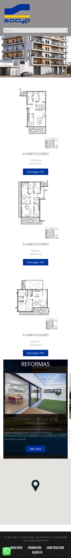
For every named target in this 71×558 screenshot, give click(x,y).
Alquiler (37, 552)
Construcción (55, 548)
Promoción (34, 548)
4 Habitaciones (35, 153)
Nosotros (16, 548)
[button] (35, 485)
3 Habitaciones (35, 244)
